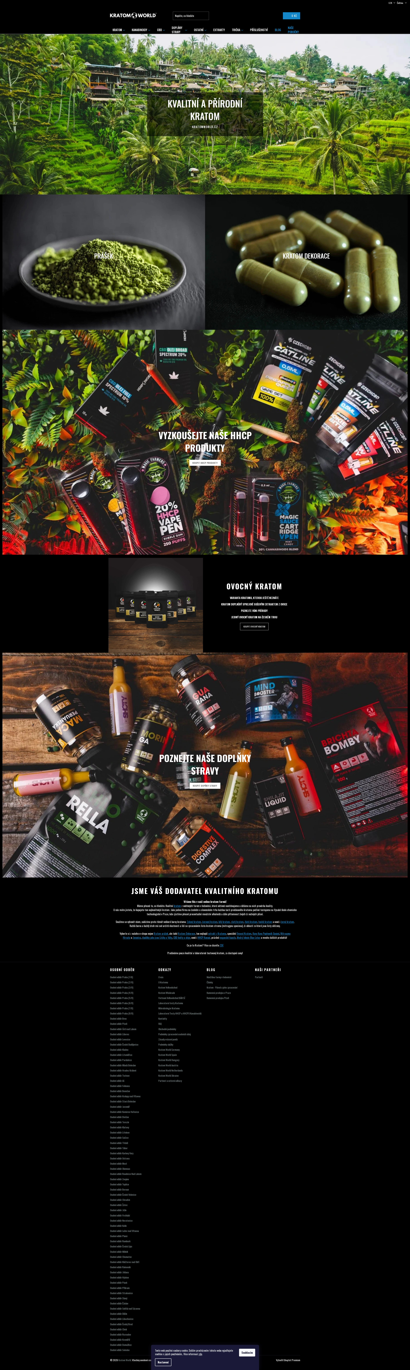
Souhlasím (247, 1353)
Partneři (259, 977)
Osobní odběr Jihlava (119, 1272)
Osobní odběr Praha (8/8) (121, 1013)
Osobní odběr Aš (117, 1080)
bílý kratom (224, 922)
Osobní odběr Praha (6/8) (121, 1003)
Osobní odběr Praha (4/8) (121, 992)
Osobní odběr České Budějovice (124, 1044)
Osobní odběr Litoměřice (121, 1054)
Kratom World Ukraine (168, 1075)
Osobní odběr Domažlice (121, 1344)
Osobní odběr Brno (118, 1018)
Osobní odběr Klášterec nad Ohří (124, 1262)
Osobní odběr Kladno (119, 1049)
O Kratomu (163, 982)
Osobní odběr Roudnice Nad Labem (125, 1174)
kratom (177, 906)
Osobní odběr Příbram (120, 1288)
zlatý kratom (237, 922)
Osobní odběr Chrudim (120, 1199)
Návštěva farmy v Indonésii (219, 977)
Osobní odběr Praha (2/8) (121, 982)
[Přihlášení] (273, 15)
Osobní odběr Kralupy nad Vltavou (125, 1096)
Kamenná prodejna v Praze (219, 992)
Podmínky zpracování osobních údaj (174, 1034)
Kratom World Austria (168, 1065)
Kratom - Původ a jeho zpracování (222, 987)
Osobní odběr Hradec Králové (123, 1070)
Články (210, 982)
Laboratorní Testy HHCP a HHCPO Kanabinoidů (180, 1013)
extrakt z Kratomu (217, 934)
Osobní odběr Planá (118, 1236)
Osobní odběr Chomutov (121, 1257)
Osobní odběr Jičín (118, 1210)
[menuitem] (118, 30)
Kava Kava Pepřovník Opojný (266, 934)
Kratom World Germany (169, 1049)
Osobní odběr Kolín (118, 1225)
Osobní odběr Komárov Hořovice (124, 1112)
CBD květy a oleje (181, 938)
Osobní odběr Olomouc (120, 1168)
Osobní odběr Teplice (119, 1184)
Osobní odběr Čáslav (119, 1303)
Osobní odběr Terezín (119, 1122)
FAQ (160, 1023)
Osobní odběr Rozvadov (120, 1334)
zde (200, 1354)
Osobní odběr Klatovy (119, 1127)
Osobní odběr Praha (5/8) (121, 998)
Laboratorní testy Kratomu (170, 1003)
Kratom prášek (161, 934)
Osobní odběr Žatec (119, 1205)
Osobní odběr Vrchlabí (120, 1215)
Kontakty (162, 1018)
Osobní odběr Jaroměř (120, 1106)
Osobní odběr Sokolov (120, 1350)
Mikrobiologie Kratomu (169, 1008)
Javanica (137, 938)
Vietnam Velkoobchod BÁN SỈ (171, 998)
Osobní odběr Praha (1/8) (121, 977)
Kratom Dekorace (186, 934)
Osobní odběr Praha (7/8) (121, 1008)
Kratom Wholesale (166, 992)
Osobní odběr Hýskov (119, 1277)
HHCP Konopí (204, 938)
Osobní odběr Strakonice (121, 1293)
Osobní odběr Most (118, 1163)
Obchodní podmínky (167, 1029)
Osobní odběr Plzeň (118, 1023)
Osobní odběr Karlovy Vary (121, 1153)
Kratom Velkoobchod (167, 987)
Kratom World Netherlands (170, 1070)
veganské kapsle (228, 938)
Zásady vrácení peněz (168, 1039)
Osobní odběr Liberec (119, 1034)
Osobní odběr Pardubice (121, 1060)
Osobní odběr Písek (118, 1282)
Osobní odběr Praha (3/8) (121, 987)
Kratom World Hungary (168, 1060)
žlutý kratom (251, 922)
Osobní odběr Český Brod (121, 1324)
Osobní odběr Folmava (120, 1086)
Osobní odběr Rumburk (120, 1241)
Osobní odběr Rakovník (120, 1267)
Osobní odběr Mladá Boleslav (123, 1065)
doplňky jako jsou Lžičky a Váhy (157, 938)
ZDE (221, 945)
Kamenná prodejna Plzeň (218, 998)
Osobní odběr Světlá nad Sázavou (125, 1308)
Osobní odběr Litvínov (120, 1132)
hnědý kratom (265, 922)
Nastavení (163, 1362)
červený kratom (209, 922)
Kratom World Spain (167, 1054)
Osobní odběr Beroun (119, 1189)
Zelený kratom (194, 922)
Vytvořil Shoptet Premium (288, 1360)
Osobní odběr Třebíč (119, 1143)
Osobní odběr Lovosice (120, 1039)
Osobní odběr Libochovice (121, 1319)
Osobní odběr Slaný (118, 1298)
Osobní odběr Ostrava (120, 1158)
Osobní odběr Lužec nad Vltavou (124, 1231)
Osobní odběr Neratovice (121, 1220)
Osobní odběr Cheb (118, 1329)
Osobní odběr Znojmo (119, 1179)
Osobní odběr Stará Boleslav (123, 1101)
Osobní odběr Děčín (118, 1313)
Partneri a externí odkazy (170, 1080)
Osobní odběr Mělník (119, 1251)
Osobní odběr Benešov (120, 1091)
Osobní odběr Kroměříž (120, 1339)
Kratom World (124, 1360)
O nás (160, 977)
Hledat (206, 16)
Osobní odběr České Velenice (123, 1194)
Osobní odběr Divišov (119, 1117)
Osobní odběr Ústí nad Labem (123, 1029)
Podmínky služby (165, 1044)
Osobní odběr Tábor (119, 1148)
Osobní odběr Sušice (119, 1137)
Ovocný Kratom (254, 586)
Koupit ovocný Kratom (254, 626)
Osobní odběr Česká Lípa (121, 1246)
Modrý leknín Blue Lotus (248, 938)
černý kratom (287, 922)
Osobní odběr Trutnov (120, 1075)
